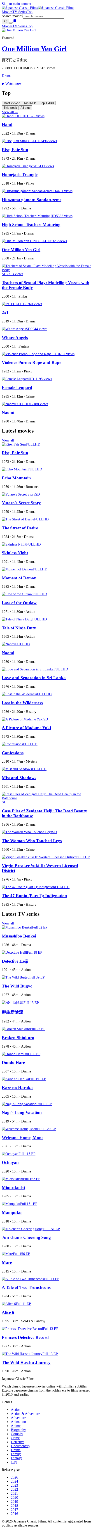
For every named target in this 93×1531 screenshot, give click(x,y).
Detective (17, 1442)
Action (16, 1409)
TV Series (19, 12)
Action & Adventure (25, 1414)
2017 (14, 1509)
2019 (14, 1501)
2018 (14, 1505)
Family (16, 1454)
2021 (14, 1493)
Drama (7, 76)
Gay (14, 1462)
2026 (14, 1477)
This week (10, 107)
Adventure (18, 1418)
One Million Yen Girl (34, 49)
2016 (14, 1514)
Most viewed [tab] (12, 103)
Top (30, 12)
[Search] (5, 21)
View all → (10, 112)
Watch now (12, 83)
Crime (15, 1438)
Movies (7, 12)
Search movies (12, 16)
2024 (14, 1481)
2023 (14, 1485)
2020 (14, 1497)
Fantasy (16, 1458)
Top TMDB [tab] (47, 103)
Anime (16, 1426)
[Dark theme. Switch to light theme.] (11, 23)
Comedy (17, 1434)
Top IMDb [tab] (30, 103)
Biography (18, 1430)
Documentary (20, 1446)
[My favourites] (15, 22)
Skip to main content (16, 4)
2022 (14, 1489)
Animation (18, 1422)
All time (25, 107)
